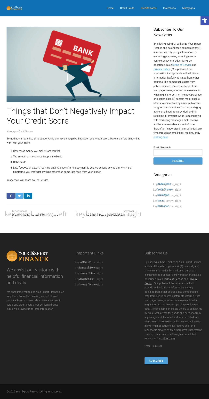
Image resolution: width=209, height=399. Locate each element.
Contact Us (85, 262)
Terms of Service (182, 64)
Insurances (163, 194)
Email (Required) (162, 147)
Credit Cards (164, 183)
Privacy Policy (161, 69)
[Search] (201, 8)
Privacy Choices (88, 284)
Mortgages (163, 206)
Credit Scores (25, 131)
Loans (160, 200)
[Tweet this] (19, 196)
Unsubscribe (86, 278)
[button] (205, 20)
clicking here (160, 137)
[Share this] (11, 196)
